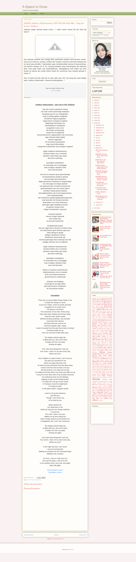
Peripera (94, 369)
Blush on (94, 309)
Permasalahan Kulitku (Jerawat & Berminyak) (101, 183)
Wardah (101, 389)
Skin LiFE (110, 377)
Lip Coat (110, 344)
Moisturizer (104, 358)
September (99, 132)
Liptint (104, 347)
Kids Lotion (104, 341)
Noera (105, 364)
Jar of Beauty (105, 337)
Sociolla (101, 381)
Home (25, 13)
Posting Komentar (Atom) (57, 538)
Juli (97, 138)
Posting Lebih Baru (28, 535)
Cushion (110, 317)
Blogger (72, 549)
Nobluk (102, 364)
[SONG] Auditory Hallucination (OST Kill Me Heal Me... (101, 167)
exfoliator (94, 393)
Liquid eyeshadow (96, 348)
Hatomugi (100, 333)
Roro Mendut (102, 371)
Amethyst (97, 301)
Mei (97, 143)
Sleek (110, 379)
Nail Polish (95, 363)
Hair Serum (108, 331)
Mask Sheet (102, 355)
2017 (96, 118)
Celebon (94, 314)
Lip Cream (100, 345)
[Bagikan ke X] (41, 478)
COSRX (103, 312)
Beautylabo (102, 307)
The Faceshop (109, 384)
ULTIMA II (106, 387)
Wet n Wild (95, 390)
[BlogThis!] (39, 478)
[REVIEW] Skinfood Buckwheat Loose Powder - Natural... (101, 178)
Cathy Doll (109, 312)
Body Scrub (109, 309)
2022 (96, 105)
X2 (111, 390)
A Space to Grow (34, 7)
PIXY (106, 368)
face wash (95, 397)
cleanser (106, 392)
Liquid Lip (109, 347)
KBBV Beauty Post (98, 339)
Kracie (98, 342)
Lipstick (100, 347)
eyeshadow (103, 395)
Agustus (98, 135)
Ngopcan (98, 364)
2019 (96, 113)
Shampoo (109, 375)
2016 (96, 120)
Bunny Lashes (106, 311)
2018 (96, 115)
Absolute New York (96, 298)
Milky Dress (105, 357)
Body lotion (95, 311)
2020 (96, 110)
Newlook (94, 364)
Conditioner (109, 316)
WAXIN (96, 389)
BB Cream (107, 303)
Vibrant (110, 387)
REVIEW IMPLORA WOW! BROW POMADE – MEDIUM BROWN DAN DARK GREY (106, 220)
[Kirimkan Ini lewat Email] (38, 478)
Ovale (103, 367)
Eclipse (106, 320)
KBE (105, 339)
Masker (110, 355)
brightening (100, 392)
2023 (96, 102)
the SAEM (100, 400)
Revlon (93, 371)
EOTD (103, 320)
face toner (109, 395)
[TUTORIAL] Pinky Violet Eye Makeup (101, 188)
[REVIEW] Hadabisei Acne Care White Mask (101, 172)
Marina (110, 353)
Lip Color (94, 345)
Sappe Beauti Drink (107, 372)
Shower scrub (95, 377)
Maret (98, 148)
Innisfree (94, 338)
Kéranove (103, 342)
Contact (42, 13)
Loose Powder (104, 348)
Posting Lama (82, 535)
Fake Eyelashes (102, 325)
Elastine (110, 320)
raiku (101, 398)
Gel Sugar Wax (100, 328)
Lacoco (98, 344)
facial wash (101, 397)
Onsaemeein (99, 367)
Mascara (94, 355)
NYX (102, 361)
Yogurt (94, 392)
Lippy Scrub (95, 347)
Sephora (99, 375)
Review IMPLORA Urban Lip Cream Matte (105, 228)
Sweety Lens (106, 382)
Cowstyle (104, 317)
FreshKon (106, 326)
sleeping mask (108, 398)
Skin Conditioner (103, 377)
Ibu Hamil (109, 336)
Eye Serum (109, 322)
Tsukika (104, 386)
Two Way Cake (100, 387)
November (99, 127)
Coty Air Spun (96, 317)
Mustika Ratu (108, 360)
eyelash (98, 395)
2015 (96, 123)
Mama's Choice (104, 354)
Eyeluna (100, 323)
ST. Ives (107, 371)
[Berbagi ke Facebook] (43, 478)
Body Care (101, 309)
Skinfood (104, 379)
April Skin (109, 301)
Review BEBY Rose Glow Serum (105, 236)
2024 (96, 100)
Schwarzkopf (109, 374)
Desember (99, 125)
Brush (101, 311)
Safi (100, 372)
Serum (104, 375)
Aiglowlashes (109, 299)
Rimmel (97, 371)
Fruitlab (110, 326)
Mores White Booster (98, 360)
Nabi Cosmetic (108, 361)
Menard (100, 357)
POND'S (110, 367)
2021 (96, 108)
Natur (101, 363)
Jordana (110, 337)
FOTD (106, 323)
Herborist (94, 334)
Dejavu (96, 320)
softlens (95, 400)
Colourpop (98, 315)
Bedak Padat (109, 307)
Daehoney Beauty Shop (97, 319)
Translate (106, 35)
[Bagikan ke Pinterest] (45, 478)
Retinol (110, 369)
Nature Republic (107, 363)
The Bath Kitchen (101, 384)
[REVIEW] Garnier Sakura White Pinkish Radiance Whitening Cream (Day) (105, 285)
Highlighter (99, 334)
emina (111, 392)
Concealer (103, 315)
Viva (93, 389)
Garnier (94, 328)
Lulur (98, 350)
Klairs (110, 341)
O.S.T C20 (109, 364)
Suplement (99, 382)
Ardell (93, 303)
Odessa (94, 366)
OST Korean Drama (33, 479)
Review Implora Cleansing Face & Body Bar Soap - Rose (105, 256)
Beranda (56, 535)
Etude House (102, 322)
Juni (97, 140)
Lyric (28, 479)
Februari (98, 202)
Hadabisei (107, 330)
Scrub (93, 375)
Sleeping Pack (95, 381)
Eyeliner (94, 323)
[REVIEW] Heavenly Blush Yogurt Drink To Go (101, 155)
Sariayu (98, 374)
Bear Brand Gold (97, 306)
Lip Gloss (106, 345)
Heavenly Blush (107, 333)
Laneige (102, 344)
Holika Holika (105, 334)
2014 (96, 208)
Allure (93, 301)
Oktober (98, 130)
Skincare (96, 379)
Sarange (94, 374)
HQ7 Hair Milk (102, 330)
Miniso (99, 358)
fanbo (106, 397)
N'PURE (94, 361)
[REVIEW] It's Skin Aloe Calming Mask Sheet (100, 161)
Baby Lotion (100, 304)
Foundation (100, 326)
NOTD (99, 361)
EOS (99, 320)
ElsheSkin (95, 322)
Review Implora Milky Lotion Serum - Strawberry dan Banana (106, 265)
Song (39, 479)
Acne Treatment (101, 299)
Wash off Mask (107, 389)
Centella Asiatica (101, 314)
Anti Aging (103, 301)
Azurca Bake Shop (99, 303)
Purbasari (98, 369)
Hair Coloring (100, 331)
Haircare (94, 333)
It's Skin (99, 337)
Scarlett (103, 374)
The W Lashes (96, 386)
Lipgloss (110, 345)
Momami (110, 358)
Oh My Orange (99, 366)
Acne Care (105, 298)
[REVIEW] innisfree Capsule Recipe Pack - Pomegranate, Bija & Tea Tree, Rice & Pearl (102, 275)
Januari (98, 205)
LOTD (94, 344)
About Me (33, 13)
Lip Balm (106, 344)
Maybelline (95, 357)
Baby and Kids (108, 304)
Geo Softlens (107, 328)
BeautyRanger (95, 307)
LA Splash (109, 342)
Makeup (102, 352)
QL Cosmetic (105, 369)
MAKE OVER (104, 350)
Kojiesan (94, 342)
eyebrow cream (102, 393)
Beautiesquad (108, 306)
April (97, 145)
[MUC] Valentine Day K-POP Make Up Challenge (101, 197)
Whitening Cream (105, 390)
